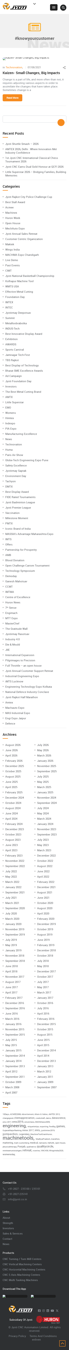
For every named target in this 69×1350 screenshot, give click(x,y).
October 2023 (13, 834)
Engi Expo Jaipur (15, 718)
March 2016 (12, 1018)
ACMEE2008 (15, 1114)
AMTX (9, 397)
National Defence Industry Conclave (27, 692)
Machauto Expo (14, 707)
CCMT (9, 586)
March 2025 (44, 787)
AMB (8, 555)
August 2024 (13, 808)
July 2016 (43, 1008)
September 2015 (15, 1034)
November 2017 (14, 976)
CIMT (8, 270)
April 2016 (43, 1013)
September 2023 (47, 834)
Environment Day (15, 476)
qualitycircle (45, 1146)
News (8, 439)
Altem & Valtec (41, 1114)
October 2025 (13, 771)
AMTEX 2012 (54, 1114)
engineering (14, 1125)
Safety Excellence (16, 465)
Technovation (14, 67)
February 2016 (45, 1018)
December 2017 (46, 971)
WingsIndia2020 (56, 1150)
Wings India (12, 249)
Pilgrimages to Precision (20, 660)
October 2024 (13, 803)
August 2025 (13, 776)
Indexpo (10, 423)
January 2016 (13, 1024)
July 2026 (43, 745)
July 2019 (11, 939)
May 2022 (11, 876)
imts (37, 1130)
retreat (26, 1150)
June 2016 (11, 1013)
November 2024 (46, 797)
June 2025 (11, 781)
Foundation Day (15, 297)
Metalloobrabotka (16, 323)
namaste (43, 1143)
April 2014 (43, 1055)
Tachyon (10, 481)
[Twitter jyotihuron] (57, 1311)
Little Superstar (14, 402)
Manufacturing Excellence (21, 434)
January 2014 (13, 1061)
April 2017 (11, 992)
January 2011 (45, 1076)
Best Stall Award (15, 202)
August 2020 (44, 908)
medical (34, 1142)
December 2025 (14, 766)
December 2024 (14, 797)
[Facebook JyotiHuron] (39, 1311)
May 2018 (43, 966)
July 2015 (11, 1040)
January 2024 (45, 824)
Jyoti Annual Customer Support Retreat (29, 671)
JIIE (7, 649)
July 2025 (43, 776)
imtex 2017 (28, 1130)
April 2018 (11, 971)
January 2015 (13, 1050)
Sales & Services (13, 1233)
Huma (9, 449)
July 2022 (11, 871)
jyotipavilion (10, 1134)
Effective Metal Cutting (19, 291)
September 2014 (15, 1055)
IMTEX (9, 302)
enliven (36, 1339)
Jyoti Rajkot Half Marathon (21, 697)
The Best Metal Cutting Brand (23, 391)
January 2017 (45, 997)
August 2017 (13, 982)
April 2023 (11, 850)
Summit (10, 318)
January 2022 (13, 887)
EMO (8, 407)
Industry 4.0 (12, 639)
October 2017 (45, 976)
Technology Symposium (20, 570)
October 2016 (45, 1003)
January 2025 (45, 792)
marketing (8, 1142)
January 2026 (45, 760)
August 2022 (44, 866)
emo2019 (17, 1121)
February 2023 (13, 855)
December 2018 (46, 950)
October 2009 (13, 1082)
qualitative (31, 1146)
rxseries (36, 1150)
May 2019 (11, 945)
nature (51, 1142)
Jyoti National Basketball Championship (29, 276)
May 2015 (11, 1045)
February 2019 (45, 945)
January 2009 (45, 1082)
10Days (6, 1114)
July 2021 (11, 897)
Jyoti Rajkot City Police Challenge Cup (28, 197)
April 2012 (11, 1071)
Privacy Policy (17, 1336)
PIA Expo (10, 428)
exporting (44, 1126)
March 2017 (44, 992)
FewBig (52, 1126)
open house (60, 1143)
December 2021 (46, 887)
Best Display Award (17, 491)
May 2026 (43, 750)
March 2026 (44, 755)
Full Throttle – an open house (23, 665)
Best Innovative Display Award (23, 333)
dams (48, 1118)
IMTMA (9, 592)
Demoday (11, 576)
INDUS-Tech (12, 328)
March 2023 (44, 850)
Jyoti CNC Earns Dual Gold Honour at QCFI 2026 (34, 166)
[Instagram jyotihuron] (43, 1311)
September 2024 (47, 803)
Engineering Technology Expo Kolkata (28, 686)
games (60, 1126)
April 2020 (43, 913)
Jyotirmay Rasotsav (17, 634)
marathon (55, 1139)
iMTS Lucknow (14, 681)
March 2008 (12, 1087)
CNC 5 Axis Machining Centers (21, 1274)
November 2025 (46, 766)
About (6, 1217)
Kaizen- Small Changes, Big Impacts (31, 72)
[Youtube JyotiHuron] (52, 1311)
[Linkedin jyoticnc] (48, 1311)
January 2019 (13, 950)
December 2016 (14, 1003)
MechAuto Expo (15, 228)
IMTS (8, 539)
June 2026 (11, 750)
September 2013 (15, 1066)
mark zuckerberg (21, 1143)
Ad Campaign (13, 376)
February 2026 (13, 760)
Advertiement (28, 1114)
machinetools (18, 1137)
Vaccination (12, 513)
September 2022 (15, 866)
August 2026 (13, 745)
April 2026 (11, 755)
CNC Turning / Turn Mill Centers (22, 1259)
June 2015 (43, 1040)
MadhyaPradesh (43, 1139)
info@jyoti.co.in (17, 1199)
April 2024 (11, 818)
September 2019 (15, 934)
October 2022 (45, 860)
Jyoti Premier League (18, 507)
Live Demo (11, 260)
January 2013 (45, 1066)
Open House (12, 223)
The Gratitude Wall (16, 628)
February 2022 (45, 882)
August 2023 (13, 839)
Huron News (12, 602)
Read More (12, 97)
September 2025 (47, 771)
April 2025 (11, 787)
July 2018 (43, 961)
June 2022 (43, 871)
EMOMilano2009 (42, 1122)
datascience (58, 1117)
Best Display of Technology (22, 365)
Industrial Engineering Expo (22, 676)
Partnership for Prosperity (21, 549)
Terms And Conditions (43, 1336)
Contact (7, 1238)
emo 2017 (7, 1122)
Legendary (24, 1134)
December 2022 (46, 855)
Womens (10, 412)
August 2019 (44, 934)
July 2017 (43, 982)
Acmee (9, 207)
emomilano (29, 1122)
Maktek (9, 244)
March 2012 (44, 1071)
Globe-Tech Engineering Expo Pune (26, 460)
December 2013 (46, 1061)
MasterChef (12, 623)
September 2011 (15, 1076)
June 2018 (11, 966)
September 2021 (15, 892)
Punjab (21, 1146)
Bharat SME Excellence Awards (24, 370)
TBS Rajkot (12, 360)
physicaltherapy (10, 1146)
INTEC (9, 307)
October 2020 (45, 903)
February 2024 (13, 824)
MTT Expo (11, 618)
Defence (10, 723)
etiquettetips (33, 1126)
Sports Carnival (14, 349)
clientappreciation (24, 1117)
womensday (9, 1154)
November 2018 (14, 955)
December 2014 (46, 1050)
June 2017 (11, 987)
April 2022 (43, 876)
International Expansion (19, 655)
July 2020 (11, 913)
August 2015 (44, 1034)
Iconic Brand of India (18, 528)
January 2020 (13, 924)
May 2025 (43, 781)
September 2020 (15, 908)
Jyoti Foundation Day (18, 381)
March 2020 (12, 918)
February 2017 (13, 997)
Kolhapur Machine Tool (19, 281)
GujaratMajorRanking (12, 1130)
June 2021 (43, 897)
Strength (8, 1223)
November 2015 (14, 1029)
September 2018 (15, 961)
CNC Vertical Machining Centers (22, 1264)
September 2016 (15, 1008)
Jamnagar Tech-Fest (17, 355)
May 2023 (43, 845)
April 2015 (43, 1045)
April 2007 (11, 1092)
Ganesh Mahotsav (16, 581)
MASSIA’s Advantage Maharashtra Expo (29, 534)
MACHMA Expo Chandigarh (22, 254)
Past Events (12, 265)
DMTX (9, 486)
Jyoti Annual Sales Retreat (21, 233)
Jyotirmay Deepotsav (18, 312)
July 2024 (43, 808)
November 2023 (46, 829)
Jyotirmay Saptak (15, 470)
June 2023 (11, 845)
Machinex (11, 212)
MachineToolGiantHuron (41, 1134)
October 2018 (45, 955)
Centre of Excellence (17, 597)
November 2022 (14, 860)
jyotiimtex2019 (47, 1130)
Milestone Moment (16, 518)
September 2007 (47, 1087)
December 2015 (46, 1024)
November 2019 (14, 929)
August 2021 (44, 892)
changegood (8, 1118)
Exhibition (11, 339)
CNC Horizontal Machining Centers (24, 1269)
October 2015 (45, 1029)
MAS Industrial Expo (17, 713)
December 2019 (46, 924)
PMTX (9, 523)
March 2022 (12, 882)
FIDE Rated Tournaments (20, 497)
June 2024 (11, 813)
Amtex (9, 702)
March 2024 (44, 818)
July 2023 (43, 839)
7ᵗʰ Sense (10, 607)
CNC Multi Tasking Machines (20, 1280)
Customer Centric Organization (24, 239)
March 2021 (12, 903)
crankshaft (40, 1118)
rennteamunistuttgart (12, 1150)
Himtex (9, 418)
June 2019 (43, 939)
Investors (11, 386)
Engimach (11, 613)
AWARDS (10, 344)
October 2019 (45, 929)
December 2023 (14, 829)
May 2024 (43, 813)
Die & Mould (12, 644)
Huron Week (12, 218)
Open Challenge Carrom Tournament (27, 565)
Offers (9, 544)
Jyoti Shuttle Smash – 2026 (22, 144)
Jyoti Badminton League (20, 502)
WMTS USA (12, 286)
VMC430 (44, 1150)
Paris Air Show (14, 455)
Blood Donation (14, 560)
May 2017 (43, 987)
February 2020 (45, 918)
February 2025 (13, 792)
